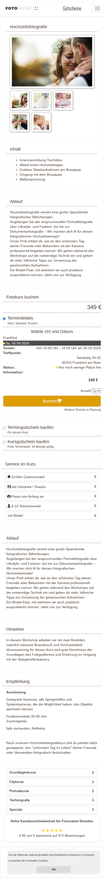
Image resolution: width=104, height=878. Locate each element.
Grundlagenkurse (22, 772)
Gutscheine (72, 8)
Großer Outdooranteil (27, 477)
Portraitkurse (19, 791)
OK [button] (54, 869)
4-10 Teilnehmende (26, 506)
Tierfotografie (19, 800)
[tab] (52, 477)
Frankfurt (10, 338)
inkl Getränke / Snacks (28, 487)
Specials (15, 809)
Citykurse (16, 782)
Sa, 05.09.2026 (17, 343)
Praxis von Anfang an (27, 496)
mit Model (15, 515)
